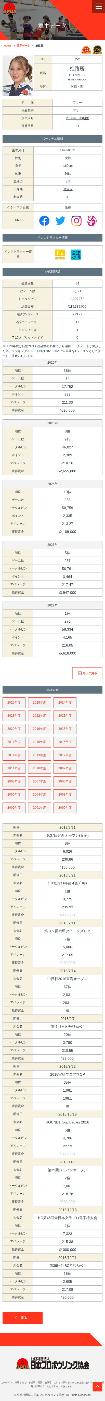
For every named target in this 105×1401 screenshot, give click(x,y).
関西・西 (77, 86)
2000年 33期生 (77, 118)
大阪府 (68, 189)
